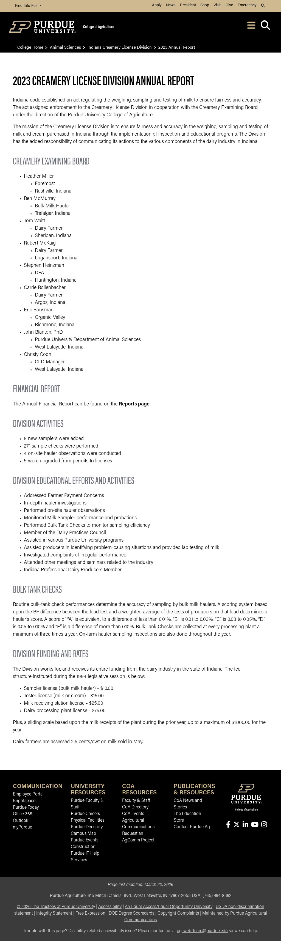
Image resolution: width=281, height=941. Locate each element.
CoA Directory (135, 807)
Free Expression (90, 913)
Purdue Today (26, 807)
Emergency (247, 5)
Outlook (20, 821)
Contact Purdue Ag (192, 827)
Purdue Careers (85, 814)
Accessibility (110, 907)
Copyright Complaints (178, 913)
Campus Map (83, 834)
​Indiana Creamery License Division (120, 47)
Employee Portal (28, 794)
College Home (30, 47)
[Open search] (265, 27)
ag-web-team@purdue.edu (202, 931)
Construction (83, 847)
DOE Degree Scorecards (131, 913)
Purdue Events (84, 840)
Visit (217, 5)
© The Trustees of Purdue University (56, 907)
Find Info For (26, 6)
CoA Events (133, 814)
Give (229, 5)
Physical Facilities (87, 820)
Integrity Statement (54, 913)
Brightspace (24, 801)
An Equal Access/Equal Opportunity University (168, 907)
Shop (204, 5)
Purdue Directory (87, 827)
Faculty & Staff (136, 801)
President (188, 5)
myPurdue (22, 827)
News (171, 5)
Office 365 (22, 814)
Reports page (134, 404)
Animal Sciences (65, 47)
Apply (157, 5)
